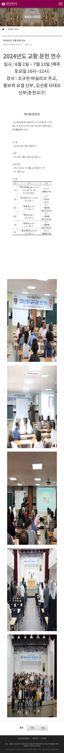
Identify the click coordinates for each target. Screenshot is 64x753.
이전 (32, 728)
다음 (43, 728)
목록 (21, 728)
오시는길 (43, 738)
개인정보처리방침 (23, 738)
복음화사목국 (13, 29)
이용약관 (35, 738)
